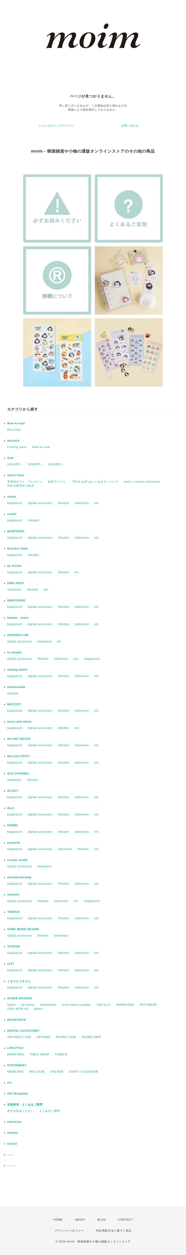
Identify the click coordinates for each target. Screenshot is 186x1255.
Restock (13, 440)
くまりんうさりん (19, 981)
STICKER (57, 1071)
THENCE (13, 912)
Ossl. (11, 808)
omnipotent (48, 1004)
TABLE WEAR (39, 1054)
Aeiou (11, 496)
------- (11, 1165)
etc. (97, 503)
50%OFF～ (35, 464)
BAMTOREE (16, 531)
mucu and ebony (19, 721)
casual (12, 1143)
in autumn (14, 652)
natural (12, 1132)
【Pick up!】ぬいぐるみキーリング (94, 481)
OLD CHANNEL (18, 773)
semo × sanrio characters (142, 481)
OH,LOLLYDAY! (18, 756)
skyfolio (13, 894)
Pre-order (14, 429)
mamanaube (16, 687)
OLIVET (12, 790)
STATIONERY (17, 1065)
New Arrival (16, 423)
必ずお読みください (20, 1110)
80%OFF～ (56, 464)
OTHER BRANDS (19, 998)
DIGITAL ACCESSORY (23, 1030)
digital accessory (40, 503)
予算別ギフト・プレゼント (25, 481)
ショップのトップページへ (56, 125)
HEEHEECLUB (18, 635)
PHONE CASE (66, 1037)
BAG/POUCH (16, 1019)
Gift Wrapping (17, 1093)
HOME (58, 1219)
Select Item (15, 475)
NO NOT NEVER (19, 739)
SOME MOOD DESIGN (23, 929)
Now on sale (41, 447)
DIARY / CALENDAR (83, 1071)
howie (11, 1004)
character (14, 1121)
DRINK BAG (15, 1054)
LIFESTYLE (15, 1048)
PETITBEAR (148, 1004)
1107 (10, 963)
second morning (19, 877)
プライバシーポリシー (69, 1230)
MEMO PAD (15, 1071)
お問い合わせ (130, 125)
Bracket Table (17, 548)
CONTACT (125, 1219)
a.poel (11, 514)
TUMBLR (61, 1054)
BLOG (102, 1219)
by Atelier (14, 566)
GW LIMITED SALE (20, 485)
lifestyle (63, 503)
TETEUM (13, 946)
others (38, 1009)
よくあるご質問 (49, 1110)
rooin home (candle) (76, 1004)
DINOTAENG (16, 600)
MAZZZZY (14, 704)
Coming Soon (17, 447)
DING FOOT (15, 583)
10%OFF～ (14, 464)
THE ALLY (103, 1004)
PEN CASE (37, 1071)
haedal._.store (18, 617)
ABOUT (80, 1219)
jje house (28, 1004)
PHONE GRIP (91, 1037)
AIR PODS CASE (19, 1037)
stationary (61, 935)
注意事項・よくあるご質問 (25, 1104)
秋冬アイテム (57, 481)
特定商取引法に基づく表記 (114, 1230)
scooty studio (17, 860)
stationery (82, 503)
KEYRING (44, 1037)
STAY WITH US (18, 1009)
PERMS (12, 825)
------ (10, 1154)
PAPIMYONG (125, 1004)
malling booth (17, 669)
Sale (10, 458)
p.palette (13, 842)
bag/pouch (14, 503)
